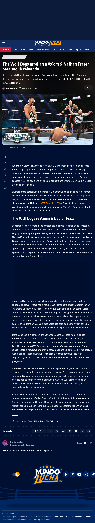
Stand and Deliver (14, 57)
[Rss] (91, 443)
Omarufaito (11, 88)
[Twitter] (5, 163)
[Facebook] (5, 157)
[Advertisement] (47, 19)
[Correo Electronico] (75, 431)
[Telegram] (5, 182)
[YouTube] (79, 474)
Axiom (24, 421)
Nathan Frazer (39, 421)
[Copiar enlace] (5, 188)
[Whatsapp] (5, 169)
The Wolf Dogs (52, 421)
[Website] (84, 443)
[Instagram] (86, 474)
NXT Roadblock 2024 (51, 203)
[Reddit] (5, 175)
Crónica (30, 421)
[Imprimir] (88, 431)
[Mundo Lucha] (47, 43)
